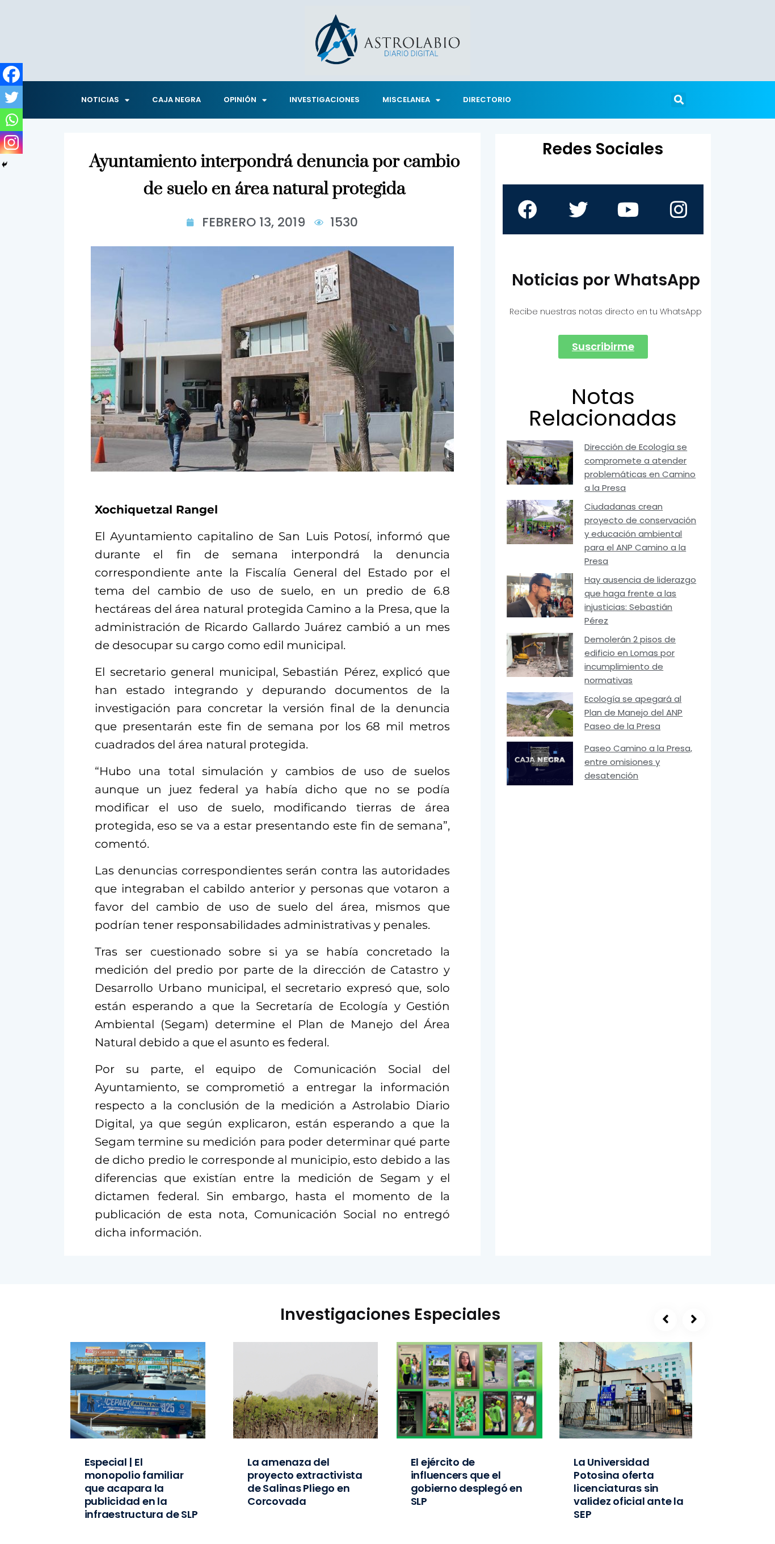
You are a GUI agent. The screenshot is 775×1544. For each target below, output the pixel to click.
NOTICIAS (100, 99)
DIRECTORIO (487, 99)
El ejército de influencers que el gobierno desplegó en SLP (467, 1481)
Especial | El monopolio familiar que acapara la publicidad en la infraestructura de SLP (141, 1488)
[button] (678, 99)
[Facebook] (11, 74)
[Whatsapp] (11, 119)
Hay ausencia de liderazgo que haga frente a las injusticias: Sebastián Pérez (640, 600)
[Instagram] (11, 142)
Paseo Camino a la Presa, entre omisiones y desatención (638, 761)
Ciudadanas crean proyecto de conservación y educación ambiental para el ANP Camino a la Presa (640, 533)
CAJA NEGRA (176, 99)
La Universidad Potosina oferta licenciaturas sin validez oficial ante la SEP (629, 1488)
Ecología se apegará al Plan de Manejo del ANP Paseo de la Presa (633, 712)
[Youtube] (628, 209)
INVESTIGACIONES (324, 99)
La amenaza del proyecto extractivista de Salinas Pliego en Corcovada (305, 1481)
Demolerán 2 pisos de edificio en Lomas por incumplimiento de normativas (630, 659)
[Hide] (4, 164)
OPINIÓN (240, 99)
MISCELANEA (406, 99)
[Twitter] (11, 97)
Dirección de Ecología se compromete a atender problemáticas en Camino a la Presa (640, 467)
